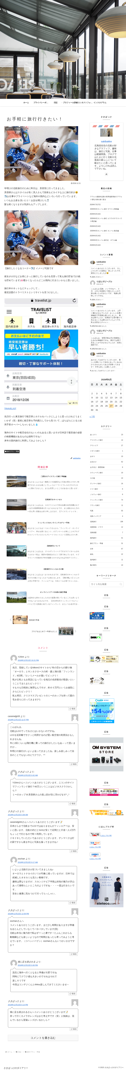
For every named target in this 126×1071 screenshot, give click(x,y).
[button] (121, 584)
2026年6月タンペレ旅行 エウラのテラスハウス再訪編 (106, 219)
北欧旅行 (106, 522)
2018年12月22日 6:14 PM (18, 1005)
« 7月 (92, 416)
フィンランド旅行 (106, 500)
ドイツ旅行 (106, 489)
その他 (106, 478)
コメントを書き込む (43, 1037)
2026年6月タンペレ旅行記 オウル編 (103, 240)
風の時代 (106, 565)
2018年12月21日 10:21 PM (28, 660)
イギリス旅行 (106, 451)
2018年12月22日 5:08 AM (18, 815)
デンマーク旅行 (106, 483)
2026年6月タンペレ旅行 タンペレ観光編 (104, 231)
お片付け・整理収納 (106, 467)
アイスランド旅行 (106, 440)
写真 (106, 511)
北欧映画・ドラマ (106, 527)
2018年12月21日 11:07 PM (18, 720)
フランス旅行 (106, 505)
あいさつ (106, 435)
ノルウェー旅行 (106, 494)
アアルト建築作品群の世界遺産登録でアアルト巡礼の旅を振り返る (106, 198)
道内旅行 (106, 560)
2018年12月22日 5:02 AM (28, 775)
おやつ (106, 456)
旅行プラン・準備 (13, 451)
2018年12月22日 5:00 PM (28, 965)
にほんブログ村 (106, 835)
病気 (106, 554)
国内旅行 (106, 538)
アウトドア (106, 445)
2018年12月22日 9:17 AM (28, 862)
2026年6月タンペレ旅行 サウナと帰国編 (104, 209)
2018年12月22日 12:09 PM (18, 914)
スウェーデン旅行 (106, 473)
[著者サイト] (106, 174)
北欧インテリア (106, 516)
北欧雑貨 (106, 532)
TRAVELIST (10, 408)
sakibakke (106, 141)
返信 (73, 709)
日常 (106, 549)
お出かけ (106, 462)
